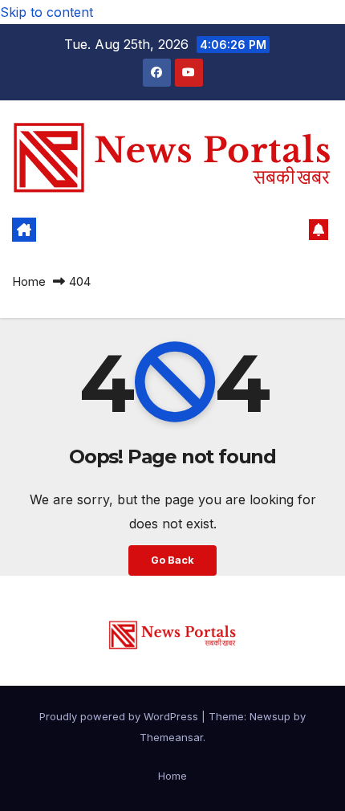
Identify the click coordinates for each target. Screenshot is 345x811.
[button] (292, 230)
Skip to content (46, 12)
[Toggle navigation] (161, 229)
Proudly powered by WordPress (120, 716)
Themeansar (171, 737)
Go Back (172, 560)
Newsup (270, 716)
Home (29, 281)
